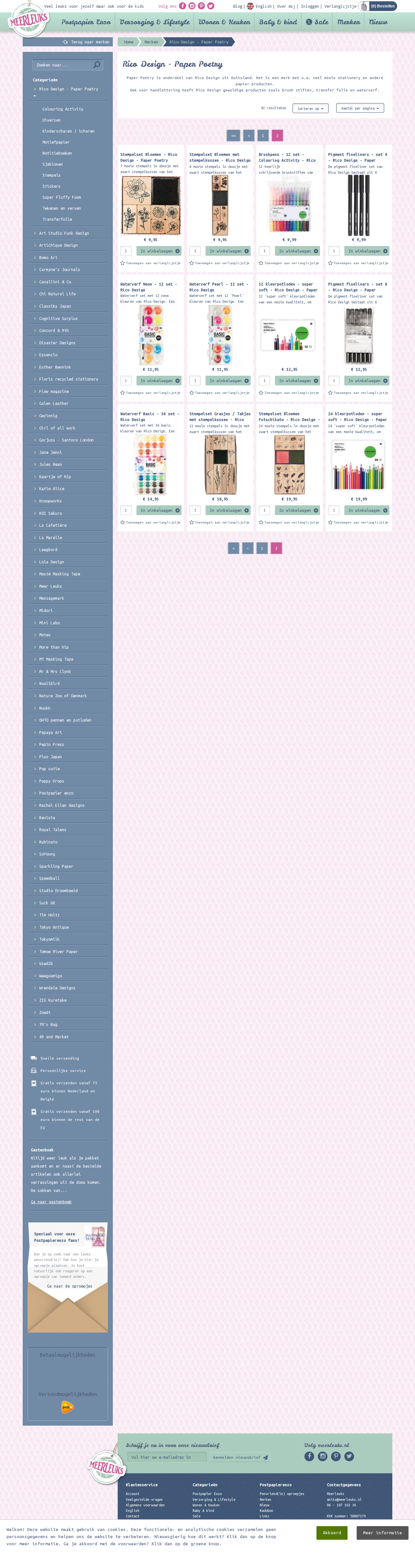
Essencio (48, 354)
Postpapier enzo (56, 793)
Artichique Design (58, 245)
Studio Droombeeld (58, 890)
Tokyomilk (49, 939)
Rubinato (48, 842)
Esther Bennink (55, 367)
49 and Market (54, 1036)
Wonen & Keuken (224, 22)
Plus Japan (50, 756)
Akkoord (332, 1532)
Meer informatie (382, 1532)
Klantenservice (142, 1484)
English (132, 1511)
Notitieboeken (57, 153)
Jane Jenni (50, 452)
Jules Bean (50, 464)
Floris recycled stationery (68, 379)
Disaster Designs (57, 342)
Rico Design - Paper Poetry (68, 89)
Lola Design (51, 561)
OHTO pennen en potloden (65, 720)
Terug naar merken (90, 42)
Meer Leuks (50, 586)
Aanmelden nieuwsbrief (237, 1457)
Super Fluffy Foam (61, 197)
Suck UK (47, 903)
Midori (46, 610)
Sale (321, 22)
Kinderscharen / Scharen (68, 131)
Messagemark (51, 598)
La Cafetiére (52, 525)
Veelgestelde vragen (144, 1499)
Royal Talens (52, 829)
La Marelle (50, 537)
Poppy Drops (51, 781)
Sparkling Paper (56, 866)
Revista (47, 817)
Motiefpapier (56, 142)
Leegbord (48, 549)
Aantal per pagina (358, 108)
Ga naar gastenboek (51, 1201)
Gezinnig (48, 415)
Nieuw (378, 22)
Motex (45, 634)
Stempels (51, 175)
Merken (348, 22)
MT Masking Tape (56, 659)
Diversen (51, 120)
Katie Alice (51, 488)
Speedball (49, 878)
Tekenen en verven (61, 208)
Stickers (51, 186)
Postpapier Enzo (86, 22)
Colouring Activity (62, 109)
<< (233, 135)
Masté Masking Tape (59, 573)
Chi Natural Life (57, 293)
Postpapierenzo (275, 1484)
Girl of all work (57, 428)
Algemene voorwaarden (145, 1505)
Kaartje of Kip (55, 476)
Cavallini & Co (55, 281)
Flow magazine (54, 391)
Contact (132, 1516)
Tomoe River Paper (58, 951)
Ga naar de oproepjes (69, 1286)
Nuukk (45, 708)
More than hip (54, 647)
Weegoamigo (50, 975)
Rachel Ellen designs (62, 805)
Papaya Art (50, 732)
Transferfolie (57, 219)
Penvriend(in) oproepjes (282, 1494)
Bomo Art (48, 257)
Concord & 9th (54, 330)
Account (132, 1494)
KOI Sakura (50, 513)
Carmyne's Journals (59, 269)
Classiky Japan (55, 306)
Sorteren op (309, 109)
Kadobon (266, 1511)
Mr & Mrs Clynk (55, 671)
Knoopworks (50, 501)
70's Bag (48, 1024)
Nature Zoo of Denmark (63, 695)
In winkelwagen (156, 251)
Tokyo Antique (54, 927)
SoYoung (47, 854)
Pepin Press (51, 744)
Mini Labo (49, 622)
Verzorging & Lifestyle (154, 22)
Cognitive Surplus (58, 318)
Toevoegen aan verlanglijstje (153, 263)
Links (264, 1516)
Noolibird (49, 683)
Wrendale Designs (57, 987)
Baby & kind (278, 22)
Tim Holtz (49, 914)
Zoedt (45, 1012)
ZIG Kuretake (52, 1000)
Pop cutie (49, 768)
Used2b (46, 963)
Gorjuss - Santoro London (66, 440)
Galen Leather (54, 403)
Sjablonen (52, 164)
